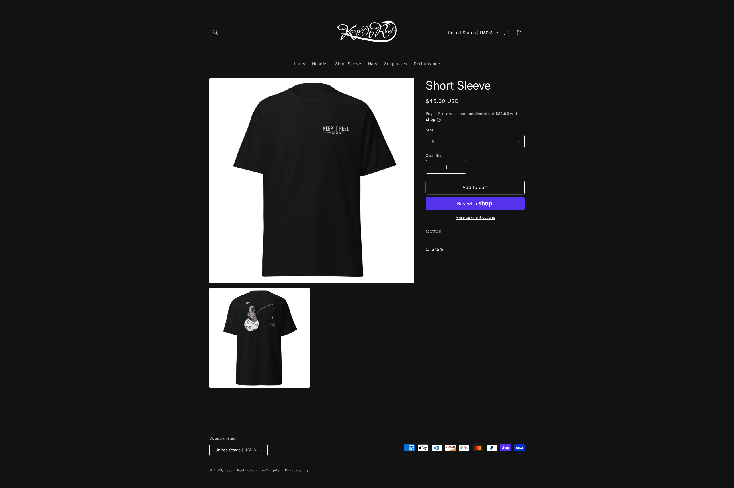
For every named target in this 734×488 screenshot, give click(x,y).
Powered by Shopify (262, 470)
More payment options (475, 217)
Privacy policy (297, 470)
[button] (215, 32)
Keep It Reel (234, 470)
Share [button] (437, 249)
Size (430, 130)
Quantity (433, 155)
